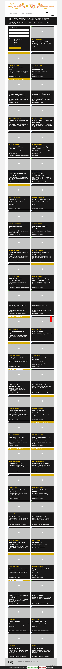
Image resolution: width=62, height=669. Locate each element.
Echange (24, 19)
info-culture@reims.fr (42, 660)
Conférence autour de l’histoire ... (17, 174)
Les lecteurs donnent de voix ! (18, 121)
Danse (18, 19)
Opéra (24, 22)
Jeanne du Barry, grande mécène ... (18, 596)
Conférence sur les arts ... (16, 69)
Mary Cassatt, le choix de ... (41, 570)
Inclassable (26, 21)
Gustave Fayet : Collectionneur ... (16, 385)
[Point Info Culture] (31, 6)
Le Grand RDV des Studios (16, 148)
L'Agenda (13, 13)
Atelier (27, 18)
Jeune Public (35, 21)
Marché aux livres (15, 22)
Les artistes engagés (17, 200)
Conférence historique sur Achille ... (41, 148)
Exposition (45, 19)
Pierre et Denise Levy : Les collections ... (41, 280)
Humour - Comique (14, 21)
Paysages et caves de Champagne (40, 253)
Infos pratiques (26, 13)
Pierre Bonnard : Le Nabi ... (16, 332)
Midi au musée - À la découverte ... (17, 543)
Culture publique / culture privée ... (39, 69)
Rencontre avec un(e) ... (41, 463)
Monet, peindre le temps (18, 569)
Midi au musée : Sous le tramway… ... (41, 359)
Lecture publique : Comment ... (16, 227)
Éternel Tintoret (38, 411)
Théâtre (47, 22)
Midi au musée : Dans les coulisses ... (42, 121)
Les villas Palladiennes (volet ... (41, 438)
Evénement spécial (34, 19)
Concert (11, 19)
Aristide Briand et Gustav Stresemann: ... (41, 174)
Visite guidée (13, 23)
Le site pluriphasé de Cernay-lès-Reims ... (17, 95)
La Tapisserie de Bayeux (18, 358)
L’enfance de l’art (39, 384)
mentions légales (49, 660)
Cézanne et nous (15, 463)
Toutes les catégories (16, 18)
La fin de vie (37, 543)
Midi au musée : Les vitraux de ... (17, 438)
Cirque (34, 18)
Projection (31, 22)
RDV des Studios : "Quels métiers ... (16, 280)
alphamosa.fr (52, 665)
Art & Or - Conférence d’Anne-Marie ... (17, 306)
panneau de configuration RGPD (31, 661)
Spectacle (40, 22)
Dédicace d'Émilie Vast (41, 200)
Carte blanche (37, 332)
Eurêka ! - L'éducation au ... (41, 306)
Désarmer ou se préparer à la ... (18, 253)
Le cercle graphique (40, 41)
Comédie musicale (43, 18)
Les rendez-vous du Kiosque (40, 227)
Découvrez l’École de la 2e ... (41, 95)
